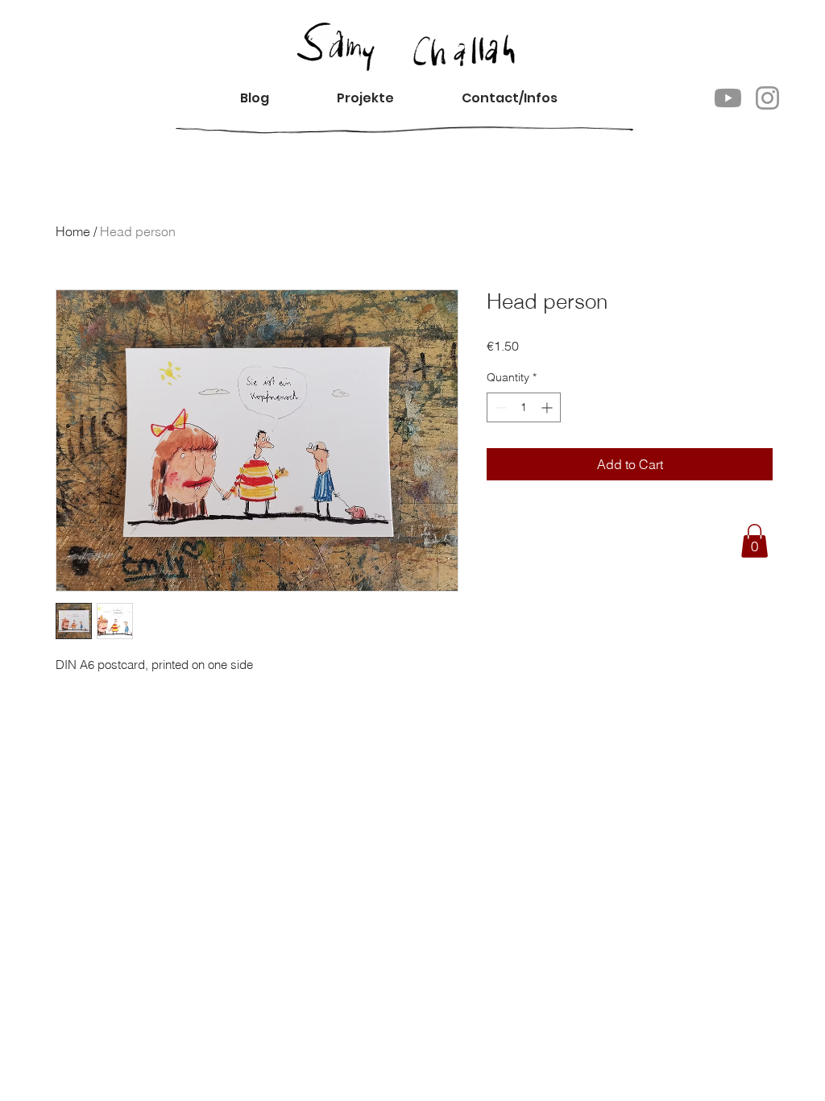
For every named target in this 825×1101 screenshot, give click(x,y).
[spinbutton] (523, 407)
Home (73, 231)
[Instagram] (767, 98)
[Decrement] (499, 407)
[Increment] (548, 407)
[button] (523, 98)
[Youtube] (728, 98)
